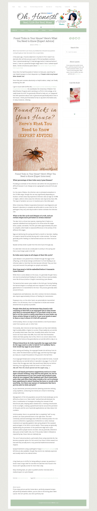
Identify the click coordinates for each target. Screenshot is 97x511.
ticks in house (55, 478)
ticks (51, 478)
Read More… (78, 74)
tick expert (48, 478)
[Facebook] (70, 38)
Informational (25, 478)
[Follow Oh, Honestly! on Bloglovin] (46, 14)
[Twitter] (76, 38)
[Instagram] (78, 38)
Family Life (20, 478)
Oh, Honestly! (25, 16)
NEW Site (53, 502)
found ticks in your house (41, 478)
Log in (57, 502)
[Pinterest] (73, 38)
